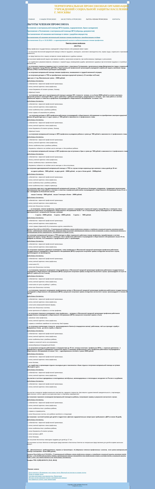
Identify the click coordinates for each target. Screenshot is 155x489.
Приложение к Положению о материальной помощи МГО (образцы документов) (60, 31)
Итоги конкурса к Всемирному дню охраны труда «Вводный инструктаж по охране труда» (57, 472)
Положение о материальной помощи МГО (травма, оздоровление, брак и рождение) (62, 28)
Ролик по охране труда (36, 474)
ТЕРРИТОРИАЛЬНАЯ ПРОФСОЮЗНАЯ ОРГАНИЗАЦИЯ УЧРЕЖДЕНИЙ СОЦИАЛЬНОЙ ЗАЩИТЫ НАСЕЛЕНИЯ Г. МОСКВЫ (91, 9)
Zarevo (80, 485)
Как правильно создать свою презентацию (42, 479)
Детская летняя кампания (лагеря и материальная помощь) (48, 478)
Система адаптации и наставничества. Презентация (45, 476)
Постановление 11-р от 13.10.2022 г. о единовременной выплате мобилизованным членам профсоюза (65, 40)
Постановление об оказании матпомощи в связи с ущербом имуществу (57, 34)
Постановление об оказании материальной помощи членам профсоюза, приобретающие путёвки (63, 37)
